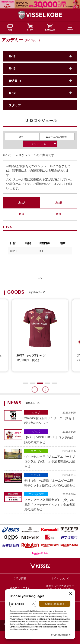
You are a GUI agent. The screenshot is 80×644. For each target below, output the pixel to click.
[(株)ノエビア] (30, 537)
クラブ (36, 412)
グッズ (36, 431)
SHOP (30, 30)
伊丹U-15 (15, 80)
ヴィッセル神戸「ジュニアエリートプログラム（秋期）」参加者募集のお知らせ (50, 458)
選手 (21, 136)
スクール (36, 451)
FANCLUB (50, 30)
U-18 (12, 56)
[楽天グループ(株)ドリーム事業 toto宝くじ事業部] (69, 545)
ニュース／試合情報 (56, 136)
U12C (21, 214)
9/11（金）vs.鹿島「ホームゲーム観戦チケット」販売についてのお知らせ (50, 480)
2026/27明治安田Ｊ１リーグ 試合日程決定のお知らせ (50, 418)
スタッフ (15, 105)
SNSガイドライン (20, 587)
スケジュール (39, 144)
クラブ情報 (19, 578)
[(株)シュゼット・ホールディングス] (30, 529)
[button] (45, 389)
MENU (70, 30)
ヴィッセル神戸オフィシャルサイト (40, 15)
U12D (58, 214)
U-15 (12, 68)
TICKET (10, 30)
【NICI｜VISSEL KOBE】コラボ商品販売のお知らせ (50, 437)
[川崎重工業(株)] (49, 529)
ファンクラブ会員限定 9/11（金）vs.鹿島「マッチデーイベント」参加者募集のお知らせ (50, 501)
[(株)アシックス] (10, 529)
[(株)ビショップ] (49, 537)
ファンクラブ (36, 494)
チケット (36, 474)
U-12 (12, 93)
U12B (58, 202)
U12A (21, 202)
